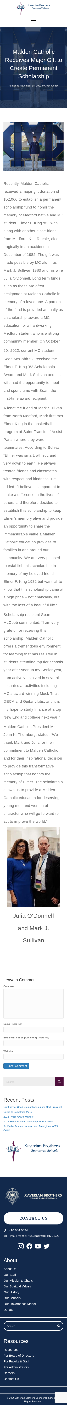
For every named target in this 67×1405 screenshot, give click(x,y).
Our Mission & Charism (19, 1280)
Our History (11, 1292)
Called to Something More (17, 1112)
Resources (11, 1349)
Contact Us (11, 1379)
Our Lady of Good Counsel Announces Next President (32, 1107)
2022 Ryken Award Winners (18, 1116)
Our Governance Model (20, 1304)
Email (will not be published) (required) (26, 1037)
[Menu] (33, 21)
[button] (20, 1246)
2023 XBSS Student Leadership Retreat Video (28, 1121)
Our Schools (12, 1298)
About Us (10, 1269)
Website (8, 1051)
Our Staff (10, 1274)
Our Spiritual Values (17, 1286)
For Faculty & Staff (16, 1361)
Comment (9, 986)
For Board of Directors (19, 1355)
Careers (9, 1373)
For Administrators (16, 1367)
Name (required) (12, 1023)
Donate (9, 1309)
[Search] (59, 1081)
